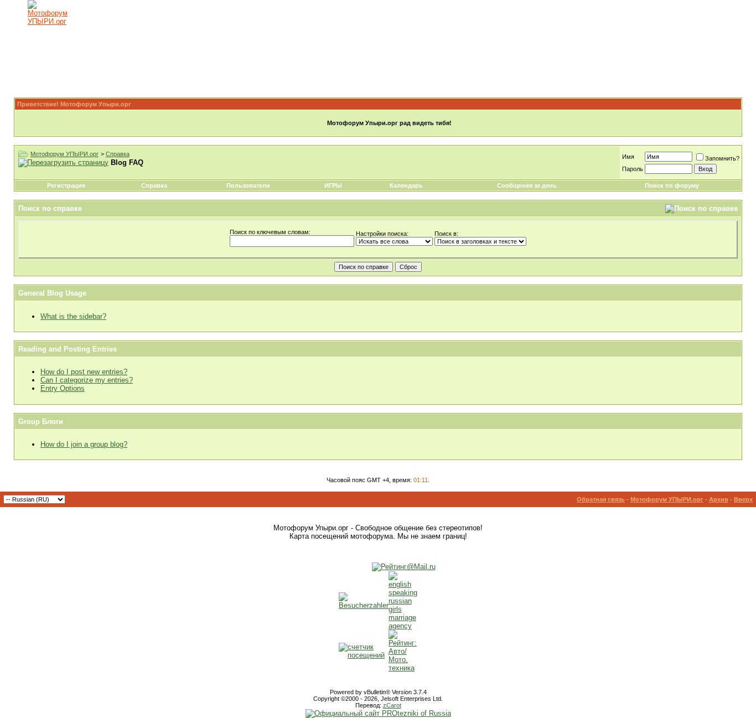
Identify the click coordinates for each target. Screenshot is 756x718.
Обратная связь (601, 499)
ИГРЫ (333, 185)
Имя (628, 156)
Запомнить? (722, 158)
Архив (718, 499)
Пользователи (248, 185)
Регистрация (66, 185)
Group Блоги (40, 421)
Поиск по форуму (672, 185)
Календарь (406, 185)
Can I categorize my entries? (86, 380)
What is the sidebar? (73, 316)
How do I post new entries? (83, 372)
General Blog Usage (52, 293)
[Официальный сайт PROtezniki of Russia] (378, 713)
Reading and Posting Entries (67, 349)
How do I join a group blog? (83, 444)
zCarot (392, 705)
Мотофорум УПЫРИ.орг (64, 154)
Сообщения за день (527, 185)
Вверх (743, 499)
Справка (118, 154)
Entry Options (62, 388)
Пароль (632, 169)
